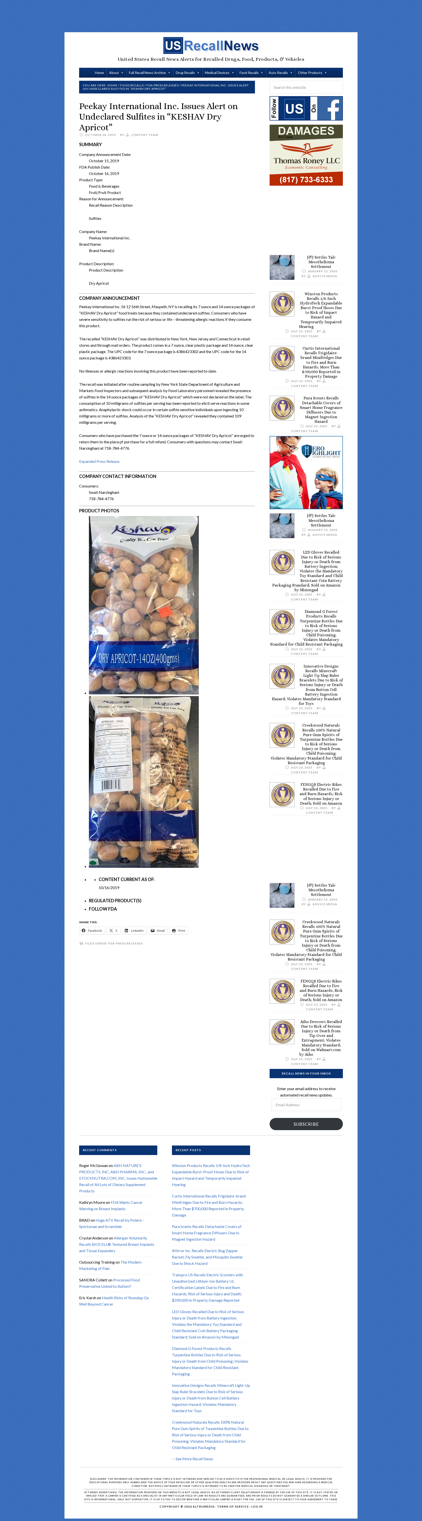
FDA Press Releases (125, 943)
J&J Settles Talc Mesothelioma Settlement (321, 262)
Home (99, 73)
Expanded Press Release (99, 461)
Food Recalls (249, 73)
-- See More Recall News (192, 1458)
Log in (257, 1506)
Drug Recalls (185, 73)
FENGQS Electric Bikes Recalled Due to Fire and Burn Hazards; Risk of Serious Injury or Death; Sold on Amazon (321, 794)
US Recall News (211, 45)
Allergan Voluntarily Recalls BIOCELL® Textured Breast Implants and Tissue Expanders (116, 1244)
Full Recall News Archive (147, 73)
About (114, 73)
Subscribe (306, 1124)
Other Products (310, 73)
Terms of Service (233, 1506)
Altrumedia (204, 1506)
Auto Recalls (278, 73)
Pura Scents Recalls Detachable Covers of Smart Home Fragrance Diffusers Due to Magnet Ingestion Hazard (321, 410)
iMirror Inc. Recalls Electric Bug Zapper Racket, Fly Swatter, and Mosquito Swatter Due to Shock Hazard (207, 1257)
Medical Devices (217, 73)
